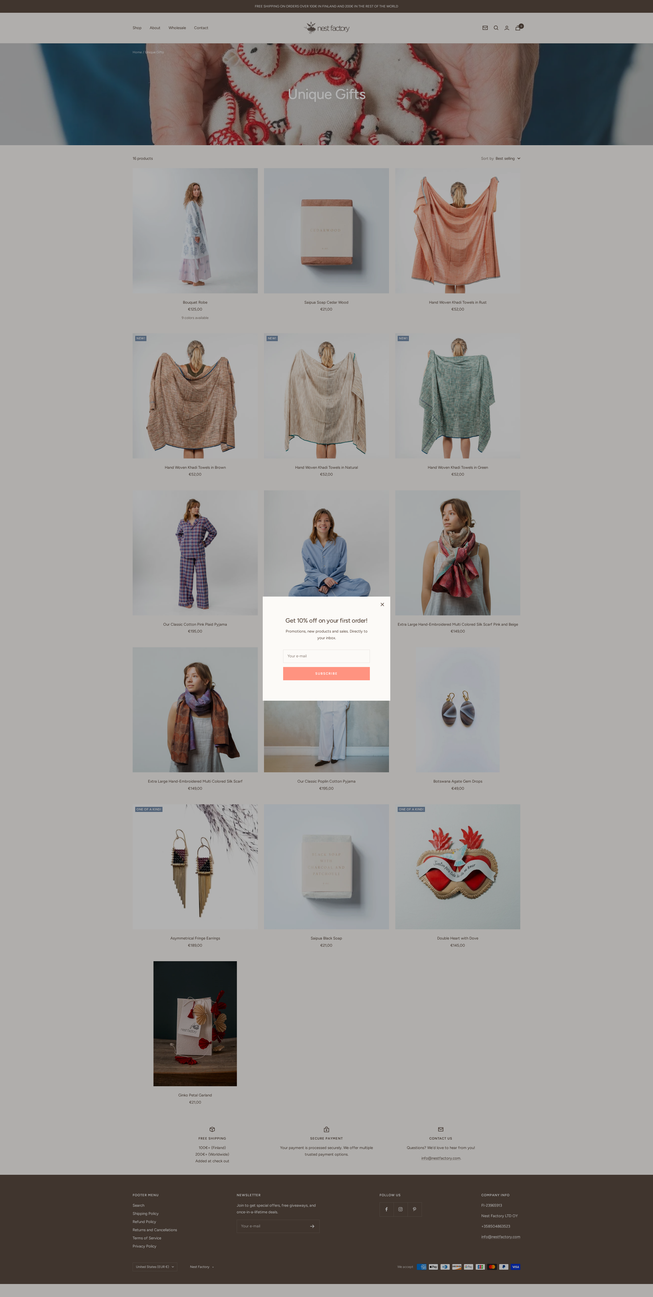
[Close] (382, 604)
